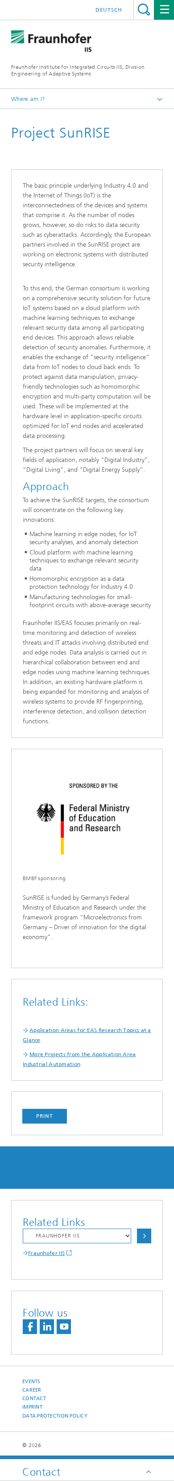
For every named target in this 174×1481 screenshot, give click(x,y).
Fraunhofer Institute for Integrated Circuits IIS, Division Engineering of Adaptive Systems (78, 70)
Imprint (32, 1407)
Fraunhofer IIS (46, 1253)
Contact (34, 1398)
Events (31, 1382)
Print (44, 1116)
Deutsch (108, 10)
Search (144, 9)
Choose (144, 1236)
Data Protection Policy (54, 1416)
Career (31, 1390)
